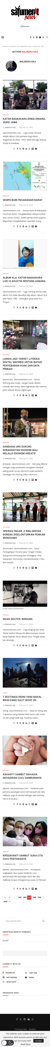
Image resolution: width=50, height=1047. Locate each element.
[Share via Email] (36, 148)
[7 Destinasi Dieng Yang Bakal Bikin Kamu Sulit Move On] (25, 672)
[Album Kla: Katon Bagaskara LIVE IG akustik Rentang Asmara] (25, 253)
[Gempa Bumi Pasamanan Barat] (25, 176)
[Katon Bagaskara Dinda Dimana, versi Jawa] (25, 95)
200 (5, 902)
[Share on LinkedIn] (26, 148)
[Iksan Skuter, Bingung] (25, 595)
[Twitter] (34, 37)
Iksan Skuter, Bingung (17, 619)
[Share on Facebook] (17, 148)
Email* (6, 940)
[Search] (47, 37)
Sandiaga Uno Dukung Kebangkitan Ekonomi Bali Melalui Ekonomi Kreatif (20, 450)
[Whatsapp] (43, 37)
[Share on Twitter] (20, 148)
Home (5, 46)
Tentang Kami (20, 1029)
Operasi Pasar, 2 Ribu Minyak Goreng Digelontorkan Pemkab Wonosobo (24, 535)
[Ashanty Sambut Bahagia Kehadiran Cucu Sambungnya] (25, 750)
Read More (26, 1044)
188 (34, 897)
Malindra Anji (28, 61)
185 (19, 897)
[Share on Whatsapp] (29, 148)
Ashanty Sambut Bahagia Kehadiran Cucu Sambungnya (22, 776)
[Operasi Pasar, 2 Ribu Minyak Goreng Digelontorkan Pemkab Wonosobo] (25, 507)
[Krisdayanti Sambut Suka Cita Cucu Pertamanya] (25, 831)
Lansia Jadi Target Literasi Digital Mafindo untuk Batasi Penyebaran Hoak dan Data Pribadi (22, 364)
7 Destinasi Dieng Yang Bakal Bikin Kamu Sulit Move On (22, 699)
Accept (38, 1040)
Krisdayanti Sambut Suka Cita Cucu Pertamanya (23, 857)
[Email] (40, 37)
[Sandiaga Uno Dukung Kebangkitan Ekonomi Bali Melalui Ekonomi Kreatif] (25, 422)
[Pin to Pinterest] (23, 148)
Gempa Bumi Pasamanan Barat (22, 200)
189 (39, 897)
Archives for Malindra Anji (20, 46)
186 (24, 897)
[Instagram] (37, 37)
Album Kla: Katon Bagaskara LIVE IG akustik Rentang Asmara (24, 279)
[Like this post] (14, 148)
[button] (7, 1043)
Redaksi (32, 1029)
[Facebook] (30, 37)
